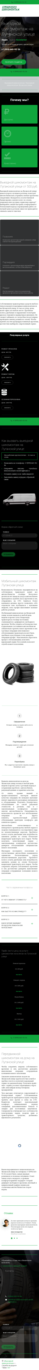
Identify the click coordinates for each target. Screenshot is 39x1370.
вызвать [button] (19, 974)
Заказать (7, 357)
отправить (8, 554)
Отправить (8, 1347)
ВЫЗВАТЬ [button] (19, 991)
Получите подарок (14, 62)
